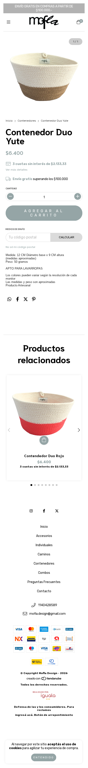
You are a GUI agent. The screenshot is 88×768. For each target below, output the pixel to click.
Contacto (44, 591)
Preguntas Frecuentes (44, 582)
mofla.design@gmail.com (47, 614)
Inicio (9, 120)
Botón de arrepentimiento (53, 715)
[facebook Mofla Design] (44, 511)
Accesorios (44, 536)
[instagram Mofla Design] (31, 511)
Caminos (44, 554)
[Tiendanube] (44, 679)
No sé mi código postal (20, 247)
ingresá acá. (24, 715)
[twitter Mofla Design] (57, 511)
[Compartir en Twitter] (25, 299)
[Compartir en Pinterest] (33, 299)
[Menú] (9, 22)
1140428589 (47, 605)
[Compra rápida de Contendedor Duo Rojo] (44, 440)
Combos (44, 573)
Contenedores (27, 120)
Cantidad (11, 188)
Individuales (44, 545)
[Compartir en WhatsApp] (9, 299)
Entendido (43, 757)
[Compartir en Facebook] (17, 299)
